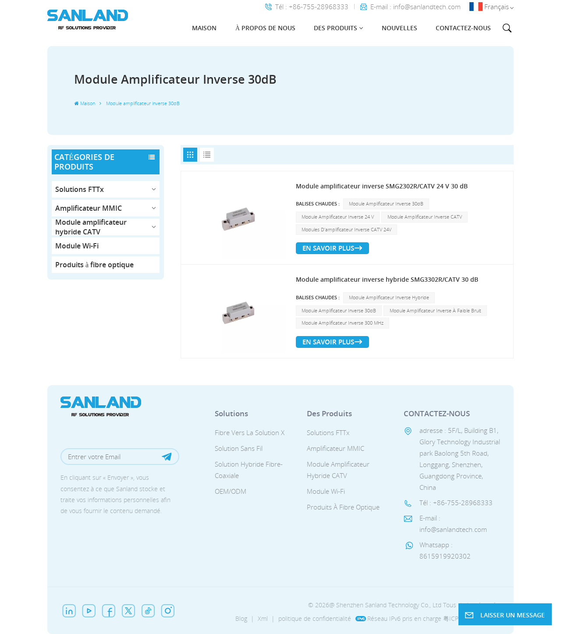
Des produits (335, 28)
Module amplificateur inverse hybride (389, 297)
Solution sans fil (239, 448)
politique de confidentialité (314, 618)
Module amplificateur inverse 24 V (338, 217)
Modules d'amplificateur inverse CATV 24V (346, 230)
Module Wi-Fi (77, 246)
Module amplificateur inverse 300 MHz (342, 323)
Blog (241, 618)
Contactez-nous (463, 28)
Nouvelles (399, 28)
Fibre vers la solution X (249, 432)
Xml (263, 618)
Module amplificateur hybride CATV (91, 227)
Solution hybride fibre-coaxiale (249, 470)
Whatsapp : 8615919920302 (445, 550)
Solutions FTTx (79, 189)
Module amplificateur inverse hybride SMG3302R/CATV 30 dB (387, 279)
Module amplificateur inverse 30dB (386, 204)
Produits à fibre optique (94, 264)
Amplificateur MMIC (88, 208)
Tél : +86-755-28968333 (311, 7)
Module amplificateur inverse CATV (424, 217)
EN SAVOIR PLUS (328, 248)
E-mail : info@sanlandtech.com (415, 7)
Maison (204, 28)
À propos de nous (265, 28)
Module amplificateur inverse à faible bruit (435, 311)
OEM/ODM (230, 491)
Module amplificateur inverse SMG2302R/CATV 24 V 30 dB (382, 186)
